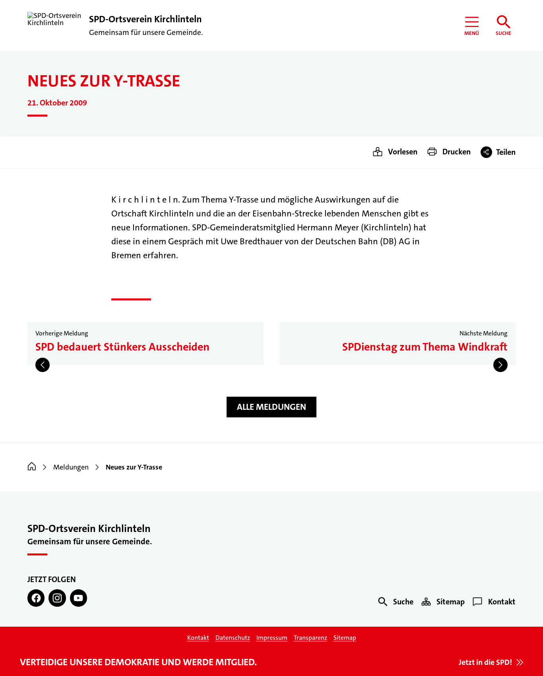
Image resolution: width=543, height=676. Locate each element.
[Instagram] (57, 597)
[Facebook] (36, 597)
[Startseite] (31, 467)
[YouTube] (78, 597)
